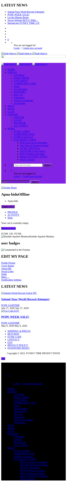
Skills (4, 274)
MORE (11, 128)
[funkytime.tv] (24, 53)
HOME (11, 69)
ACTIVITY (13, 215)
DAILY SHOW (21, 78)
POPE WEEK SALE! (18, 14)
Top (3, 358)
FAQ (9, 342)
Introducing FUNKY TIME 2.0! (23, 23)
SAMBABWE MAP (24, 134)
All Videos (19, 75)
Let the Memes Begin (18, 17)
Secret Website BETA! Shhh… (22, 20)
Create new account (32, 48)
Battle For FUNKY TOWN (33, 156)
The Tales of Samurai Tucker (34, 145)
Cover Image (7, 265)
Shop (10, 217)
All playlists (19, 103)
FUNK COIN (14, 336)
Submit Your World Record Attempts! (25, 11)
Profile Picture (8, 263)
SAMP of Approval (23, 137)
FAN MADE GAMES (25, 140)
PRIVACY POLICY (17, 345)
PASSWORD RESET (18, 348)
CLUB (10, 111)
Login (17, 48)
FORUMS (12, 114)
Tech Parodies (21, 89)
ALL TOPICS (21, 125)
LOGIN (18, 120)
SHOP (10, 106)
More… (5, 277)
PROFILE (12, 212)
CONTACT (13, 339)
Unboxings (19, 97)
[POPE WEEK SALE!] (10, 311)
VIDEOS (12, 72)
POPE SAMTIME (10, 305)
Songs (17, 86)
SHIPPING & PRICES (19, 331)
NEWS (11, 109)
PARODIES (20, 92)
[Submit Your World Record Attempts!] (19, 293)
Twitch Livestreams (23, 100)
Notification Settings (11, 279)
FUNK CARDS (22, 131)
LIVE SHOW (21, 80)
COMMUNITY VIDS (25, 83)
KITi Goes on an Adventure (33, 142)
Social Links (7, 271)
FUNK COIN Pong (30, 148)
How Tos (18, 95)
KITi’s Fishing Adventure (32, 154)
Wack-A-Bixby (27, 159)
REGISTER (20, 123)
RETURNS (13, 334)
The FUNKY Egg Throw (32, 151)
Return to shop (8, 228)
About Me (6, 268)
